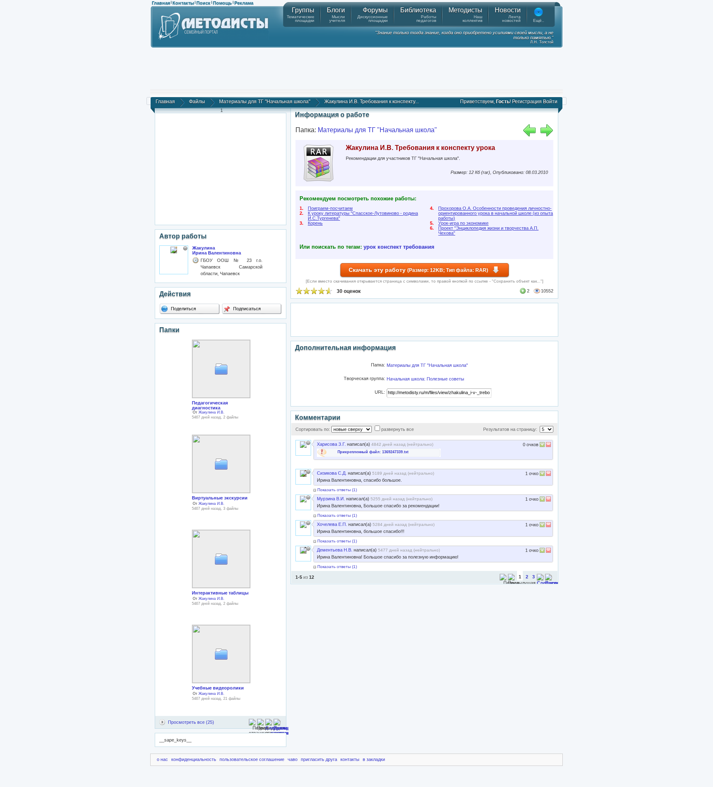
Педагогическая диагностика (210, 405)
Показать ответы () (337, 489)
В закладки (374, 759)
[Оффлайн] (185, 248)
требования (418, 247)
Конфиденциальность (193, 759)
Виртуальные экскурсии (220, 497)
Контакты (183, 2)
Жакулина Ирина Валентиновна (216, 250)
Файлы (197, 102)
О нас (162, 759)
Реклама (243, 2)
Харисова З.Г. (331, 444)
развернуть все (397, 429)
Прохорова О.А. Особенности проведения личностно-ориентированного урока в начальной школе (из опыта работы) (495, 213)
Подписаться (246, 308)
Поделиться (183, 308)
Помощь (222, 2)
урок (370, 247)
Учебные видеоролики (218, 687)
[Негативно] (548, 445)
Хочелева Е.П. (332, 524)
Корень (315, 223)
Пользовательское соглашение (252, 759)
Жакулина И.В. (211, 412)
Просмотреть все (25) (191, 722)
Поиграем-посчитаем (330, 208)
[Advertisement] (356, 68)
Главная (161, 2)
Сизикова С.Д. (332, 473)
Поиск (203, 2)
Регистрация (527, 102)
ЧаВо (292, 759)
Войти (550, 102)
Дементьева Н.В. (334, 549)
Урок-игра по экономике (463, 223)
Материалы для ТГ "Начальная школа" (264, 102)
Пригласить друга (319, 759)
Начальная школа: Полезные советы (425, 378)
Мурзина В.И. (331, 498)
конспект (389, 247)
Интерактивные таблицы (220, 592)
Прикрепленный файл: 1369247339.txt (373, 452)
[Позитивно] (542, 445)
